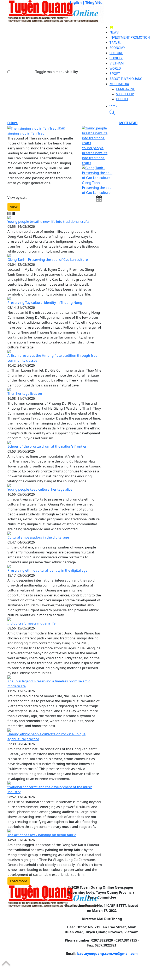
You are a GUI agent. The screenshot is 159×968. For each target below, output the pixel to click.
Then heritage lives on (24, 393)
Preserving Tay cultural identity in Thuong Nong (44, 302)
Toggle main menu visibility (56, 71)
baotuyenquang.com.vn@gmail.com (107, 953)
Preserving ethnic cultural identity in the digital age (47, 570)
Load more (18, 881)
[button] (131, 105)
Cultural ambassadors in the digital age (38, 537)
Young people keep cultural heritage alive (39, 489)
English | (77, 2)
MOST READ (128, 123)
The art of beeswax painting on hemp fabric (41, 835)
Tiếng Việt (93, 2)
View (14, 207)
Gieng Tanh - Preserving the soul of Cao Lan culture (97, 187)
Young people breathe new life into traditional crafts (48, 221)
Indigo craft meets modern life (31, 623)
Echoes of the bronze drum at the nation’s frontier (47, 446)
